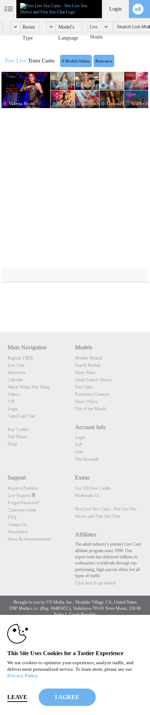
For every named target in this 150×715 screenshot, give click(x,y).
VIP (11, 401)
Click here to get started (95, 582)
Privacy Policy (22, 675)
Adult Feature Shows (93, 379)
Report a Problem (23, 488)
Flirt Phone (17, 436)
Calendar (15, 379)
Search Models (88, 365)
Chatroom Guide (22, 510)
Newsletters (18, 531)
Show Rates (85, 372)
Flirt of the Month (90, 408)
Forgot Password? (23, 502)
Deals (12, 444)
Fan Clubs (84, 387)
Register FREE (20, 358)
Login (115, 9)
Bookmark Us (87, 495)
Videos (14, 394)
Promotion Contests (92, 394)
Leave (17, 697)
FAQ (12, 517)
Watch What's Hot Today (29, 387)
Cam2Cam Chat (21, 416)
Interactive (16, 372)
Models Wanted (88, 358)
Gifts (79, 452)
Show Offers (86, 401)
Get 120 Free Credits (93, 488)
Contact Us (17, 524)
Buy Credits (18, 429)
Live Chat (16, 365)
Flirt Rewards (87, 459)
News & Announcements (29, 539)
